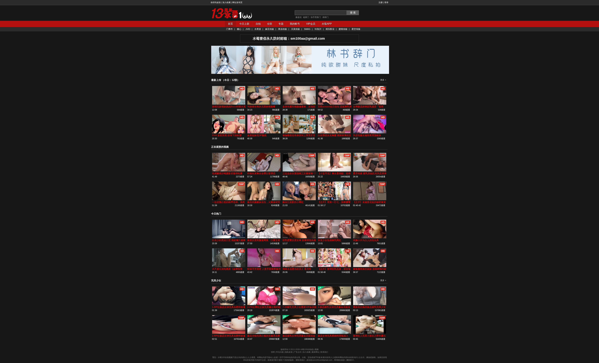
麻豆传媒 (269, 29)
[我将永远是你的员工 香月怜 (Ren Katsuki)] (299, 266)
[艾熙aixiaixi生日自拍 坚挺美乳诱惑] (334, 104)
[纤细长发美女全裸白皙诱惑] (264, 171)
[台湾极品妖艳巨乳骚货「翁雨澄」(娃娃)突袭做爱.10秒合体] (369, 104)
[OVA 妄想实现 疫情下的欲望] (228, 133)
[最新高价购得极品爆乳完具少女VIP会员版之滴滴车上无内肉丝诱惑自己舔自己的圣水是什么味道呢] (369, 304)
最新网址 (315, 352)
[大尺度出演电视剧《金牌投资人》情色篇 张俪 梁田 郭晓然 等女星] (228, 266)
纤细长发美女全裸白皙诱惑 (261, 173)
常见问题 (280, 352)
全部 (269, 23)
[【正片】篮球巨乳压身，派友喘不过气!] (334, 266)
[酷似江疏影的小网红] (299, 199)
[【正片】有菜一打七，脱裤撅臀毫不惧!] (334, 199)
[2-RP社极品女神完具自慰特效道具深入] (228, 333)
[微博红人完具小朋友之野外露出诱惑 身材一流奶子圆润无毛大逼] (369, 333)
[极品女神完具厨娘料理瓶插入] (334, 333)
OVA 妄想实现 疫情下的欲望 (226, 135)
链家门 (306, 17)
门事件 (229, 29)
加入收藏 (226, 2)
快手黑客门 (316, 17)
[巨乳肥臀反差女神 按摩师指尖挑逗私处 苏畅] (299, 238)
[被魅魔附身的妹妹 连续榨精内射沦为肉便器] (369, 266)
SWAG (307, 29)
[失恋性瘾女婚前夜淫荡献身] (369, 133)
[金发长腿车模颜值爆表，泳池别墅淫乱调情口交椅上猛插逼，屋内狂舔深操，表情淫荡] (299, 104)
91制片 (318, 29)
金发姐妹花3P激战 (256, 135)
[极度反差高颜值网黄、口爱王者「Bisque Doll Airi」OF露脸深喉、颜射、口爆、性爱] (264, 238)
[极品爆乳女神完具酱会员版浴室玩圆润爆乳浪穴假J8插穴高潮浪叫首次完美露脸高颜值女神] (299, 333)
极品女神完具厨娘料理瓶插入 (333, 335)
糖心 (239, 29)
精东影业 (330, 29)
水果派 (257, 29)
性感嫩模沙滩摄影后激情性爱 (227, 173)
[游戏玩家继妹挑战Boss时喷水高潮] (228, 104)
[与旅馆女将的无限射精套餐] (264, 104)
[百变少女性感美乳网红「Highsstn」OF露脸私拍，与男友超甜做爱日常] (334, 238)
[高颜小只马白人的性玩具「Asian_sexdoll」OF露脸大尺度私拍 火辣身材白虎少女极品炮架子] (369, 238)
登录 (386, 2)
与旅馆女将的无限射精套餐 (261, 106)
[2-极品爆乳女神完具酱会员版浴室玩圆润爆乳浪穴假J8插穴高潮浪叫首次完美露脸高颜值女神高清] (334, 304)
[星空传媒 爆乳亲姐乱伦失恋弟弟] (369, 171)
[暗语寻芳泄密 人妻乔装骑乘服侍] (264, 266)
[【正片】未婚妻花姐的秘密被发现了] (369, 199)
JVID (248, 29)
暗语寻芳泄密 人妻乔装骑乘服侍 (264, 269)
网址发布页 (237, 2)
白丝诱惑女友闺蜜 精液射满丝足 (334, 135)
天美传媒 (295, 29)
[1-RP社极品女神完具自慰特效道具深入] (228, 304)
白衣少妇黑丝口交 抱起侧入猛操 (228, 240)
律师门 (325, 17)
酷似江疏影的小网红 (293, 202)
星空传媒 (356, 29)
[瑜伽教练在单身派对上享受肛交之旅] (299, 133)
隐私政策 (288, 352)
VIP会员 (310, 23)
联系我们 (324, 352)
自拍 (258, 23)
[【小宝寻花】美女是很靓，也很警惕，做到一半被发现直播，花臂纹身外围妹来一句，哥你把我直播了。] (334, 171)
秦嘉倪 (298, 17)
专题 (280, 23)
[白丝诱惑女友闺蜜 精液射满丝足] (334, 133)
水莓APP (327, 23)
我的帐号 (295, 23)
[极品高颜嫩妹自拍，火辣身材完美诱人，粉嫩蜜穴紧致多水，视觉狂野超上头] (264, 199)
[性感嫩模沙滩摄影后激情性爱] (228, 171)
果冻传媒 (282, 29)
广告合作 (297, 352)
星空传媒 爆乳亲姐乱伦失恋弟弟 (369, 173)
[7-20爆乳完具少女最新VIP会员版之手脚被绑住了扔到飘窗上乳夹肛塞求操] (299, 304)
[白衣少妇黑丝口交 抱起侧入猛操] (228, 238)
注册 (381, 2)
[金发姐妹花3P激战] (264, 133)
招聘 (273, 352)
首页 (230, 23)
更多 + (383, 80)
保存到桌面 (216, 2)
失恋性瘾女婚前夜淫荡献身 (367, 135)
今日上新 (244, 23)
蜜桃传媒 (343, 29)
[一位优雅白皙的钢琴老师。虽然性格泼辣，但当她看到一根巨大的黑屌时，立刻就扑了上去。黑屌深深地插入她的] (228, 199)
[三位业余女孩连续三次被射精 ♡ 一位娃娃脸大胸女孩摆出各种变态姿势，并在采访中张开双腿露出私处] (299, 171)
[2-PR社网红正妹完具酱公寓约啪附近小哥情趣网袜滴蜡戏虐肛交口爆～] (264, 304)
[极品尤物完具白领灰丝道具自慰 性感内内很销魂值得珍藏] (264, 333)
